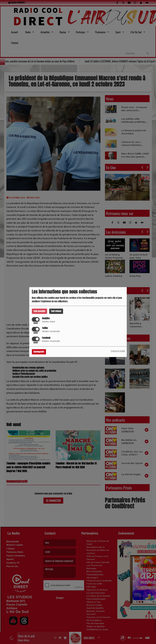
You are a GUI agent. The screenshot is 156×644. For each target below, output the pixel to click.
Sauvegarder (39, 351)
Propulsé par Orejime (118, 351)
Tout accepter (39, 311)
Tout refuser (56, 311)
